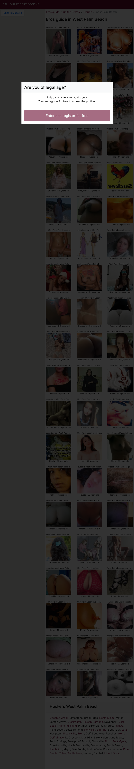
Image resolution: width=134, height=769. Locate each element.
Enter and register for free (67, 116)
